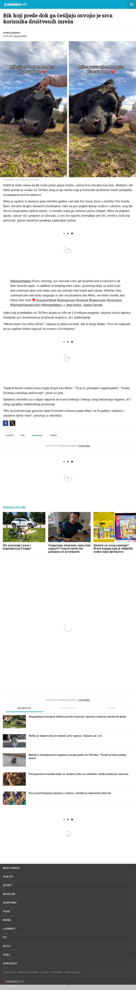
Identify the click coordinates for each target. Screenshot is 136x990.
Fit (5, 937)
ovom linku (84, 445)
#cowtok (82, 300)
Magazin (9, 894)
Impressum (56, 972)
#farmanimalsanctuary (25, 305)
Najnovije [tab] (24, 708)
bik (22, 435)
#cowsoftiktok (46, 300)
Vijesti (8, 876)
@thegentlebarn (20, 281)
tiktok (53, 435)
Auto (6, 946)
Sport (7, 885)
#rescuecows (66, 300)
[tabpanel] (68, 761)
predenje (37, 435)
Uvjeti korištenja (72, 972)
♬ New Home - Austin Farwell (82, 305)
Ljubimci (9, 928)
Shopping (9, 902)
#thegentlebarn (52, 305)
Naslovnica (11, 868)
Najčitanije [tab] (68, 708)
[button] (131, 4)
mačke (9, 435)
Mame (7, 920)
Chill (6, 954)
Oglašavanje (9, 972)
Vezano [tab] (111, 708)
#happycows (97, 300)
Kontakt (45, 972)
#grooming (114, 300)
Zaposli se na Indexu (28, 972)
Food (6, 911)
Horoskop (10, 963)
